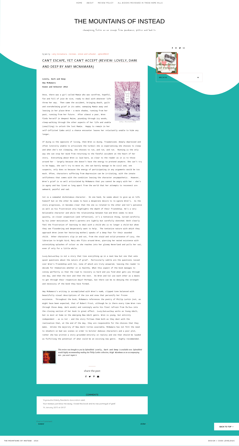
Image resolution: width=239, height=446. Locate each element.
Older (144, 424)
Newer (40, 424)
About (90, 3)
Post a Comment (44, 421)
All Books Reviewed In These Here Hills (140, 3)
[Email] (98, 376)
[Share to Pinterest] (94, 376)
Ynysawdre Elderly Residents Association (61, 400)
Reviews (72, 54)
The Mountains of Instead (119, 21)
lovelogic (229, 441)
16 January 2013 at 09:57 (54, 407)
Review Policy (106, 3)
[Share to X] (90, 376)
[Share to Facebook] (86, 376)
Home (79, 3)
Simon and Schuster (87, 54)
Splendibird (103, 54)
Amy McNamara (59, 54)
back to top (225, 427)
